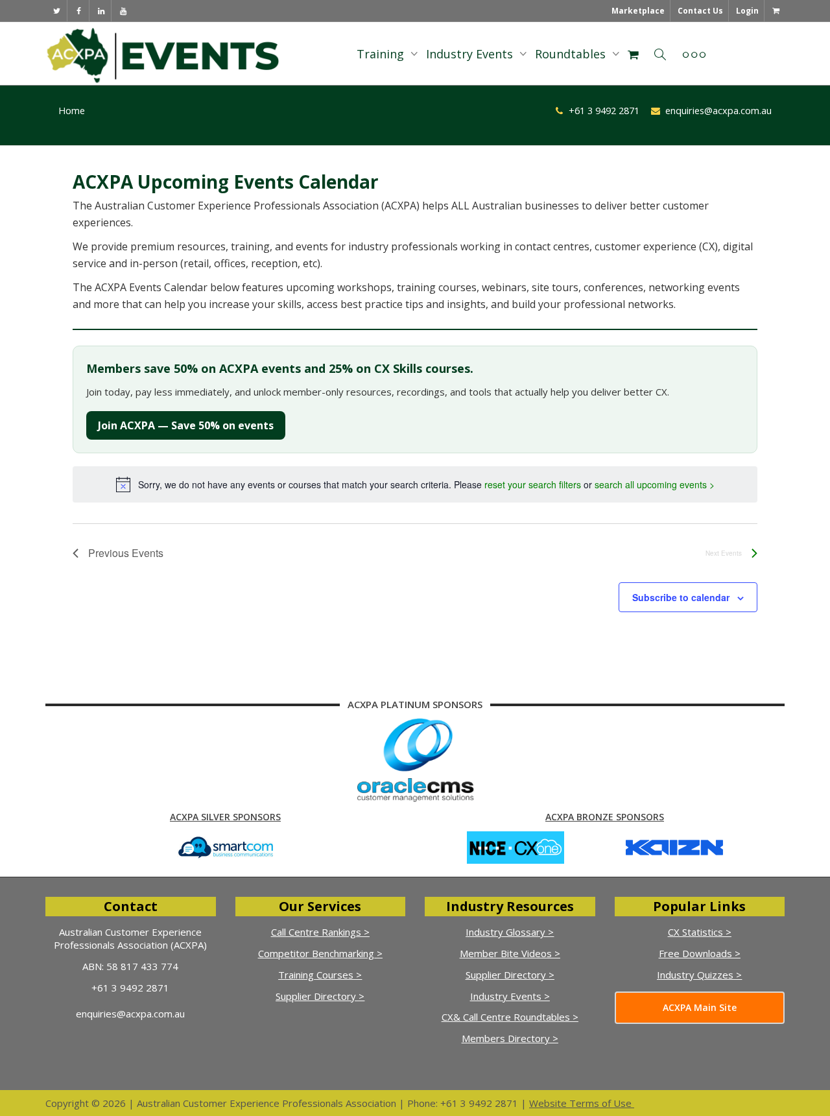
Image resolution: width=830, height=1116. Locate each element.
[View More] (694, 53)
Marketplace (638, 10)
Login (747, 10)
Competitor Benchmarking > (320, 953)
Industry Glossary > (510, 931)
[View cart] (775, 10)
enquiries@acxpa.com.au (130, 1013)
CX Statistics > (699, 931)
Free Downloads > (700, 953)
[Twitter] (56, 10)
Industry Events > (510, 996)
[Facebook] (78, 10)
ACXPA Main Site (700, 1007)
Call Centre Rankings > (320, 931)
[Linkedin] (101, 10)
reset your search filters (532, 484)
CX (447, 1016)
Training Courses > (320, 974)
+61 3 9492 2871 (130, 987)
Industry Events (471, 54)
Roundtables (572, 54)
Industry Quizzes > (699, 974)
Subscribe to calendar (680, 597)
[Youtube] (123, 10)
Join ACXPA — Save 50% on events (186, 425)
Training (382, 54)
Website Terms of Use (580, 1103)
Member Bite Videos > (510, 953)
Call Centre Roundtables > (520, 1016)
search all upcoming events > (655, 484)
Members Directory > (510, 1038)
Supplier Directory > (320, 996)
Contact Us (700, 10)
